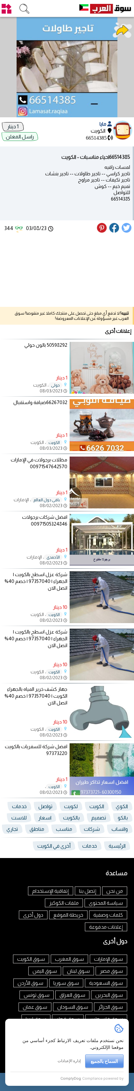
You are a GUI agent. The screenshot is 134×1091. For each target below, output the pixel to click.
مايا (103, 124)
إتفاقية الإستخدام (50, 891)
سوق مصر (111, 971)
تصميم (98, 817)
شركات (92, 829)
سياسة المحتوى (106, 903)
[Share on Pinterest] (102, 231)
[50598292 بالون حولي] (102, 392)
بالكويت (71, 817)
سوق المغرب (69, 959)
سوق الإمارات (108, 959)
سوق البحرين (109, 995)
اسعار (44, 817)
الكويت (54, 442)
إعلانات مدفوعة (106, 927)
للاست (19, 817)
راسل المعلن (20, 136)
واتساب (120, 829)
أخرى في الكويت (54, 846)
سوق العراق (72, 995)
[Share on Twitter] (127, 231)
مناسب (64, 829)
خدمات (19, 806)
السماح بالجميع (104, 1061)
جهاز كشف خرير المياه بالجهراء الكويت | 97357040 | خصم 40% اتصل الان (36, 695)
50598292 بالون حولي (45, 345)
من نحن (114, 891)
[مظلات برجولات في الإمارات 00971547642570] (102, 506)
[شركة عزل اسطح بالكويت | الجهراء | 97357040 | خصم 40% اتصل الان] (102, 621)
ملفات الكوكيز (64, 903)
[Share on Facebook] (114, 231)
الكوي (122, 806)
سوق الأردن (30, 983)
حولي (55, 385)
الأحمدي (53, 557)
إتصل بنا (87, 891)
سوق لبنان (78, 971)
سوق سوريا (66, 983)
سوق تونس (36, 995)
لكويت (71, 806)
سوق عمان (35, 1007)
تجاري (12, 829)
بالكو (123, 817)
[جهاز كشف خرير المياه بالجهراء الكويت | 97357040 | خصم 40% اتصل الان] (102, 736)
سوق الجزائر (110, 1007)
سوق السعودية (106, 983)
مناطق (37, 829)
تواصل (45, 806)
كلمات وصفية (108, 915)
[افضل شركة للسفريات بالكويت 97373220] (102, 793)
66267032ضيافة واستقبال (40, 402)
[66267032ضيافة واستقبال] (102, 449)
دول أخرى (33, 915)
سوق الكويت (31, 959)
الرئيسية (117, 846)
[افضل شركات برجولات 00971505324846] (102, 564)
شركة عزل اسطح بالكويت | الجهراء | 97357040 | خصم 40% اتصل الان (36, 581)
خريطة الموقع (68, 915)
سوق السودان (72, 1007)
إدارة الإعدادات (69, 1060)
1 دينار (13, 126)
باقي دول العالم (47, 500)
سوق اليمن (45, 971)
